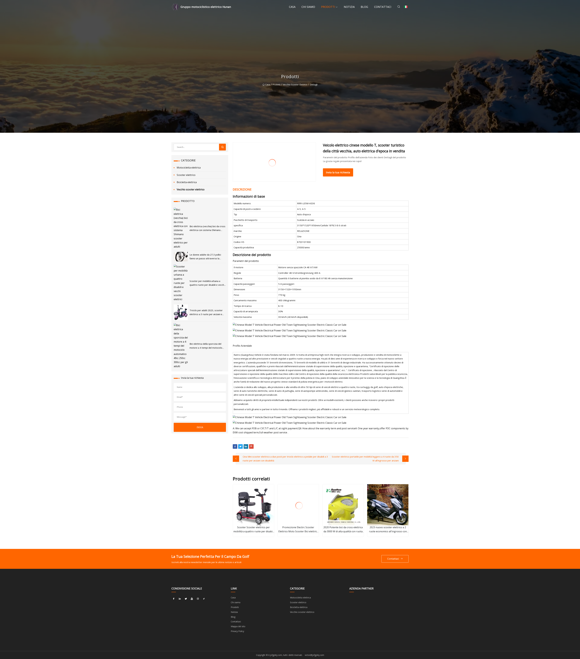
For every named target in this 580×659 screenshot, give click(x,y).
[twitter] (186, 598)
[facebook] (173, 598)
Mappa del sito (238, 626)
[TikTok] (204, 598)
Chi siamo (308, 7)
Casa (292, 7)
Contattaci (382, 7)
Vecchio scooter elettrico (295, 84)
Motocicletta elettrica (189, 167)
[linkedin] (179, 598)
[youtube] (192, 598)
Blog (364, 7)
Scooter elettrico (186, 175)
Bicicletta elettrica (187, 182)
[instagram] (198, 598)
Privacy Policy (237, 631)
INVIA (200, 427)
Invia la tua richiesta (338, 172)
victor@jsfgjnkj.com (314, 655)
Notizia (349, 7)
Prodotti (328, 7)
